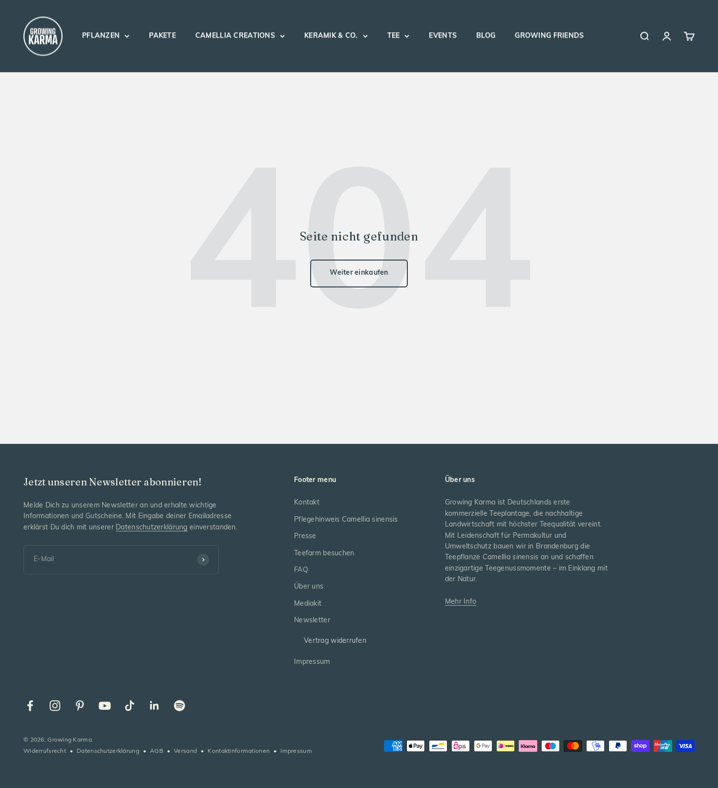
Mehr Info (461, 602)
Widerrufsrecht (44, 751)
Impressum (312, 662)
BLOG (485, 36)
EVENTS (443, 36)
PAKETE (162, 36)
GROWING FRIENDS (549, 36)
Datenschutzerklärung (152, 527)
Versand (185, 751)
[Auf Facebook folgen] (30, 705)
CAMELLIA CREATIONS (235, 36)
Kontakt (306, 502)
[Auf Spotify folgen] (179, 705)
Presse (305, 536)
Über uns (308, 587)
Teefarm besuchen (324, 553)
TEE (393, 36)
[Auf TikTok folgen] (129, 705)
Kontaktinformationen (239, 751)
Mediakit (307, 604)
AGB (156, 751)
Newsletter (312, 620)
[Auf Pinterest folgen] (79, 705)
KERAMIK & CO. (331, 36)
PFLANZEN (101, 36)
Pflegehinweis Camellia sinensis (346, 520)
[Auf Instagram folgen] (55, 705)
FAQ (301, 570)
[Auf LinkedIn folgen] (154, 705)
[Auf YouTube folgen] (104, 705)
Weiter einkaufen (359, 273)
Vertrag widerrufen (335, 641)
